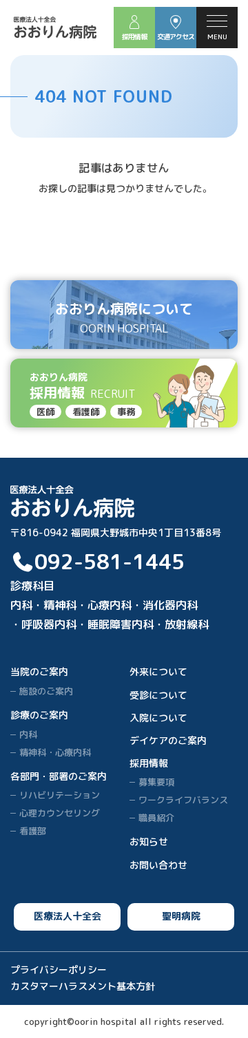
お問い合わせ (158, 864)
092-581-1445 (109, 561)
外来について (158, 671)
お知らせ (149, 841)
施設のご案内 (46, 691)
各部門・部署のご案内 (58, 776)
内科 (28, 734)
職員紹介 (156, 818)
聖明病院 (181, 915)
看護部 (32, 831)
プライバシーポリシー (58, 969)
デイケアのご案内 (168, 740)
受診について (158, 694)
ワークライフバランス (183, 800)
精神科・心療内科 (55, 752)
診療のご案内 (39, 714)
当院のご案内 (39, 671)
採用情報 (134, 36)
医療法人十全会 (67, 915)
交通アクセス (175, 36)
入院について (158, 717)
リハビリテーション (59, 795)
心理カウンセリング (59, 813)
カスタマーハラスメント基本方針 (82, 986)
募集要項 (156, 782)
